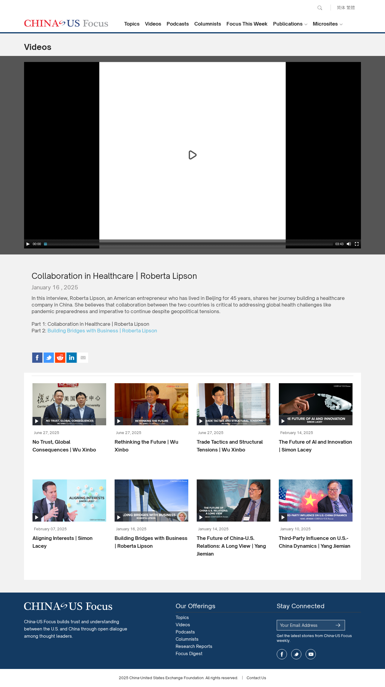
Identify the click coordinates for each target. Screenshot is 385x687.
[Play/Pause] (28, 244)
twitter (296, 654)
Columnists (207, 24)
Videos (153, 24)
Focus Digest (189, 653)
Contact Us (256, 678)
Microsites (325, 24)
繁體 (350, 7)
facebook (282, 654)
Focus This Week (247, 24)
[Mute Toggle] (348, 244)
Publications (288, 24)
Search (320, 8)
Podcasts (178, 24)
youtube (311, 654)
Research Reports (194, 646)
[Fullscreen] (356, 244)
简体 (341, 7)
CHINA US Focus (66, 23)
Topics (132, 24)
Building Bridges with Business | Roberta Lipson (102, 331)
